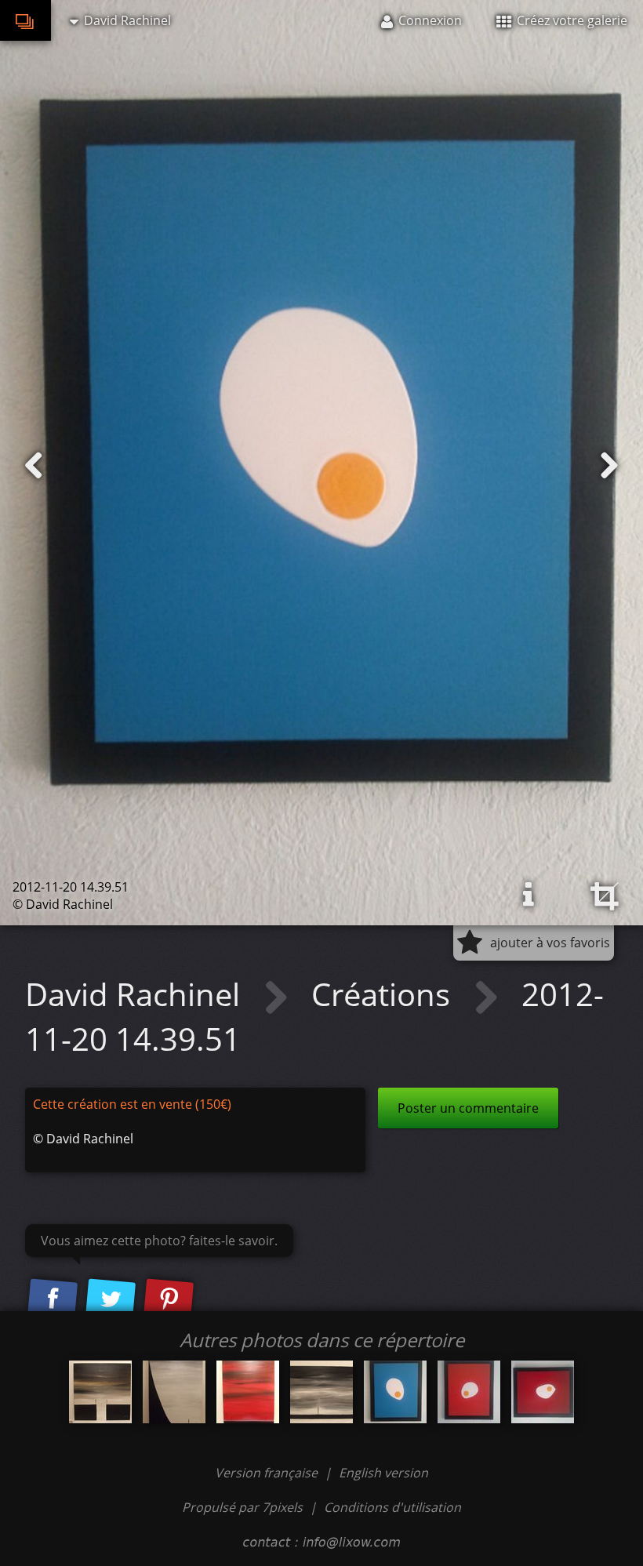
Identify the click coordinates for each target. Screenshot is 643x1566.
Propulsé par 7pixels (242, 1507)
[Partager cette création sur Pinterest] (168, 1300)
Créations (384, 994)
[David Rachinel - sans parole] (100, 1392)
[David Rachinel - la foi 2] (321, 1392)
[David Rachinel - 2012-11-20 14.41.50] (542, 1392)
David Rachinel (136, 994)
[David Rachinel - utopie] (247, 1392)
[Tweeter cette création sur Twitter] (110, 1300)
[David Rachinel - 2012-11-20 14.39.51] (395, 1392)
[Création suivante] (609, 465)
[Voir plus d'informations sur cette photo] (528, 894)
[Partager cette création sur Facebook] (52, 1300)
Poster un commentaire (468, 1108)
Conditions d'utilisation (392, 1507)
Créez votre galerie (570, 20)
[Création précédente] (33, 465)
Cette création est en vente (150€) (132, 1104)
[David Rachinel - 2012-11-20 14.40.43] (469, 1392)
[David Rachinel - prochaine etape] (174, 1392)
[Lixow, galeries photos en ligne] (25, 20)
